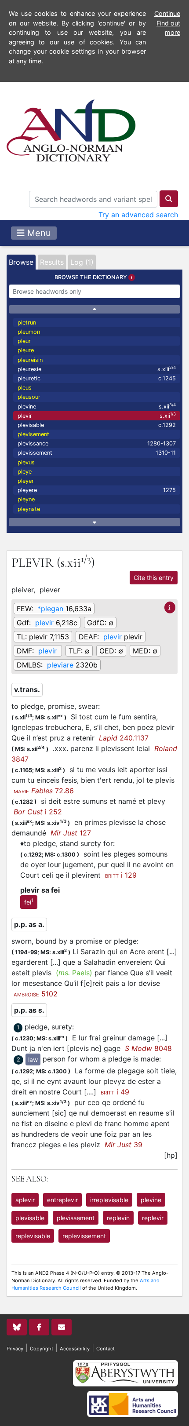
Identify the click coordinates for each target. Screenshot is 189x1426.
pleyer (26, 481)
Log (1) (82, 262)
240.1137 (124, 737)
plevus (26, 462)
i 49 (115, 1091)
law (33, 1059)
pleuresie (97, 368)
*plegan (50, 608)
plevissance (97, 443)
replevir (153, 1218)
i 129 (121, 875)
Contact (105, 1349)
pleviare (60, 664)
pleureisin (30, 360)
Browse (21, 262)
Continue (167, 13)
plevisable (97, 425)
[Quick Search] (169, 198)
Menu (38, 233)
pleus (25, 387)
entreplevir (62, 1200)
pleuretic (97, 378)
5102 (36, 993)
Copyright (41, 1349)
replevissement (84, 1236)
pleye (25, 471)
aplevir (25, 1200)
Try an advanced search (138, 214)
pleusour (29, 397)
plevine (97, 406)
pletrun (27, 322)
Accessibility (75, 1349)
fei (28, 901)
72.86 (44, 790)
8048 (148, 1048)
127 (71, 832)
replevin (118, 1218)
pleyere (97, 490)
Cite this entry (154, 577)
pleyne (26, 499)
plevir (97, 415)
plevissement (97, 452)
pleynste (29, 509)
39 (123, 1144)
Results (52, 262)
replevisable (32, 1236)
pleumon (29, 331)
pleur (24, 341)
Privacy (15, 1349)
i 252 (38, 811)
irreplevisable (109, 1200)
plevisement (33, 434)
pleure (26, 350)
